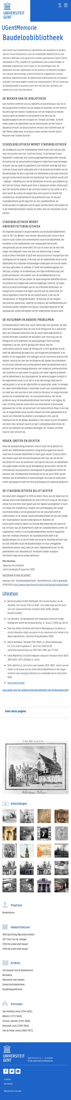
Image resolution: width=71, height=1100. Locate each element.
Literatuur (10, 593)
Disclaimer (8, 1084)
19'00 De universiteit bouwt (15, 944)
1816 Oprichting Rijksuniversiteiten (18, 934)
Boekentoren (8, 912)
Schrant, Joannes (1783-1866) (16, 1020)
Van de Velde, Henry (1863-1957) (17, 1030)
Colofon (7, 1079)
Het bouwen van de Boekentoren (17, 970)
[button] (65, 4)
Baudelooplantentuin (12, 989)
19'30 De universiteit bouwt (15, 948)
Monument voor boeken (13, 979)
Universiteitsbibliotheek (13, 984)
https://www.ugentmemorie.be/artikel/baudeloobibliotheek (40, 584)
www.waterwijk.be (16, 682)
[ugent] (15, 10)
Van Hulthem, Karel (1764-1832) (17, 1011)
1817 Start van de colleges (14, 939)
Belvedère (7, 975)
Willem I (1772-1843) (12, 1016)
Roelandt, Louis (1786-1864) (15, 1025)
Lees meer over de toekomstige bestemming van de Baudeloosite (35, 690)
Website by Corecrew (12, 1091)
